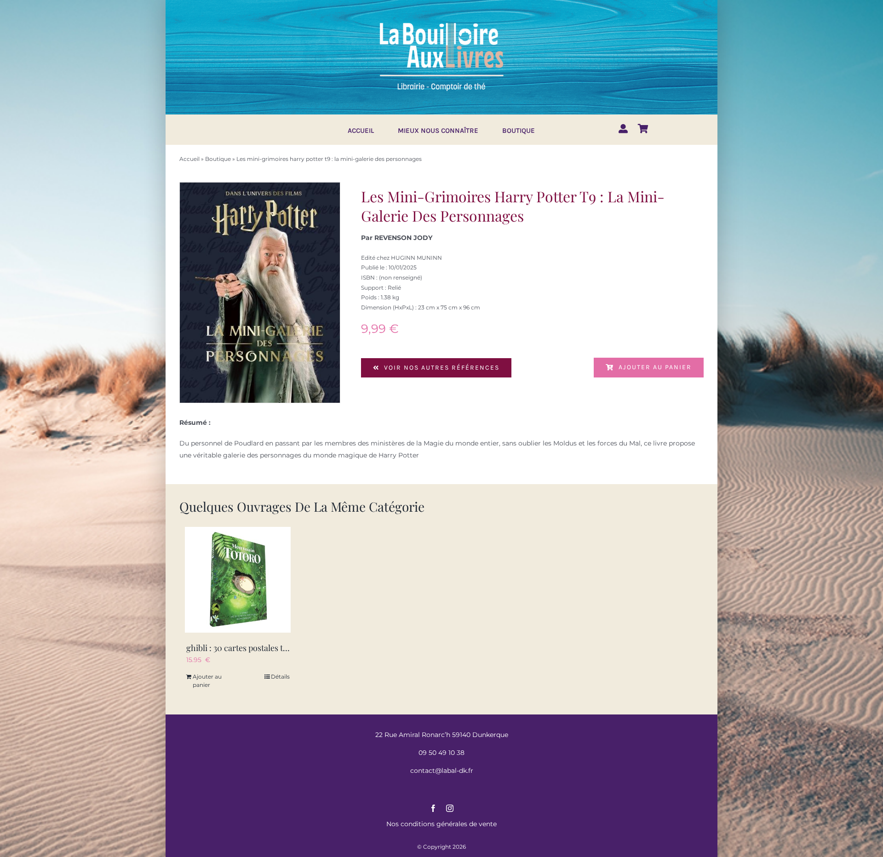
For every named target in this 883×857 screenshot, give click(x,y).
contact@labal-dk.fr (441, 770)
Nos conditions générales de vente (441, 824)
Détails (280, 676)
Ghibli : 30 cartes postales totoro (244, 647)
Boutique (218, 158)
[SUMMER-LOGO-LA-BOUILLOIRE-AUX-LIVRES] (441, 21)
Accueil (189, 158)
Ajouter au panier (655, 367)
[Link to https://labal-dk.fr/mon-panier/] (643, 128)
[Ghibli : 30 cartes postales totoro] (238, 580)
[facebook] (433, 808)
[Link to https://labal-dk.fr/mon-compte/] (623, 128)
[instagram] (449, 808)
